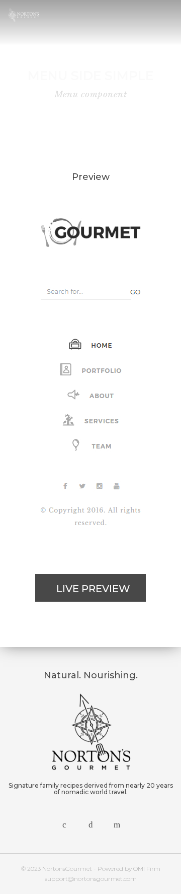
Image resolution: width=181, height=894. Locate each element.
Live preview (93, 589)
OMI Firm (146, 868)
